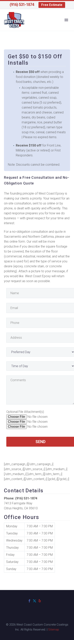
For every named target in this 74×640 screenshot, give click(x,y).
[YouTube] (44, 600)
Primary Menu (66, 20)
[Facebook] (29, 600)
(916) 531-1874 (22, 4)
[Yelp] (39, 600)
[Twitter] (34, 600)
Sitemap (53, 629)
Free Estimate (51, 5)
